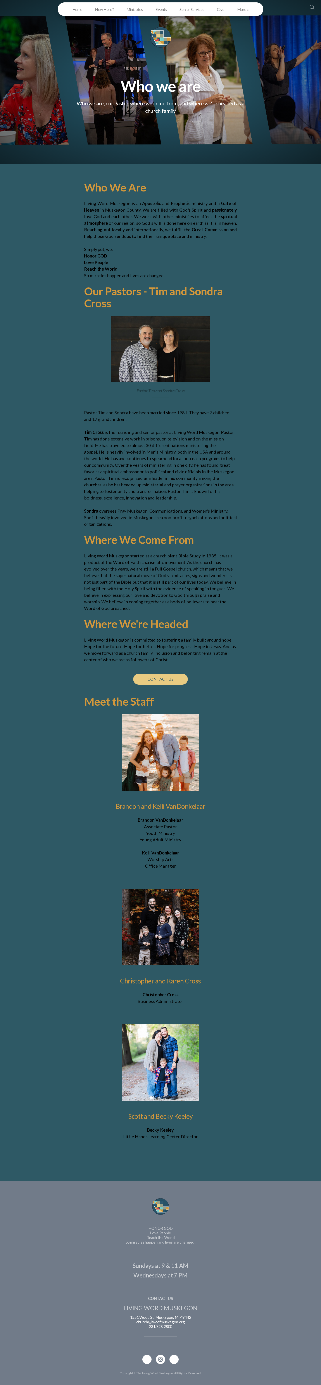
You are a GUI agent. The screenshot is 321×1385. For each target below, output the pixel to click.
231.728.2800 (160, 1326)
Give (220, 9)
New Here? (104, 9)
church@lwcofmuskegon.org (160, 1321)
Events (161, 9)
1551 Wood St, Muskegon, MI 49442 (160, 1317)
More (242, 9)
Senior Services (191, 9)
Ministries (134, 9)
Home (77, 9)
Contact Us (160, 679)
